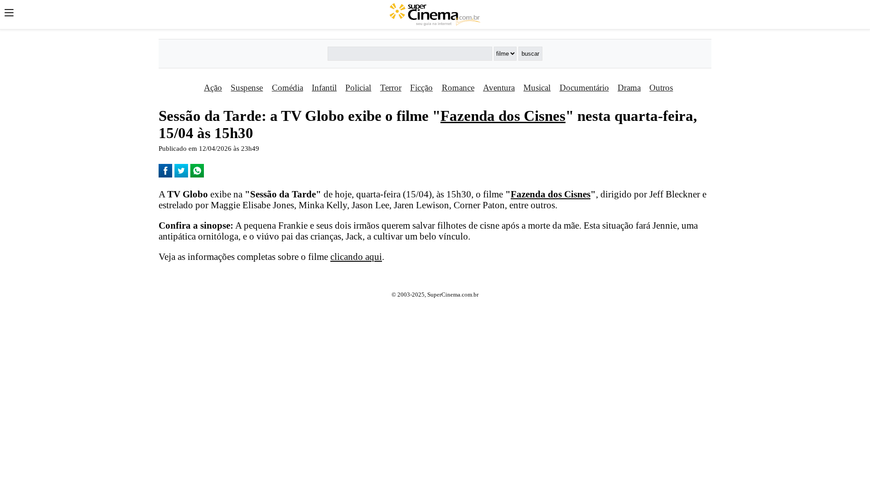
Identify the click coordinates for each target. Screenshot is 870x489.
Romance (458, 87)
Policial (358, 87)
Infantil (324, 87)
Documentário (584, 87)
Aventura (499, 87)
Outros (661, 87)
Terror (390, 87)
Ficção (421, 87)
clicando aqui (356, 256)
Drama (629, 87)
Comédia (287, 87)
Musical (537, 87)
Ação (213, 87)
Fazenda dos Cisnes (503, 115)
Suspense (247, 87)
